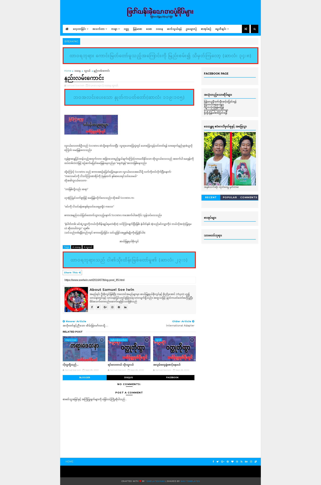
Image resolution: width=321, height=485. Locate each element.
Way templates (190, 481)
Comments (248, 197)
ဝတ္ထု (126, 28)
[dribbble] (237, 462)
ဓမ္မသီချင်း (220, 28)
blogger (84, 377)
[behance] (246, 462)
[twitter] (218, 462)
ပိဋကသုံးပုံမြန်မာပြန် (214, 107)
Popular (230, 197)
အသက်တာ (98, 28)
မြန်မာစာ (137, 28)
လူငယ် (87, 70)
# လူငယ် (88, 247)
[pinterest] (228, 462)
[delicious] (255, 462)
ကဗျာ (114, 28)
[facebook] (213, 462)
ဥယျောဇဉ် (191, 28)
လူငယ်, (115, 85)
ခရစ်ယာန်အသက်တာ (119, 340)
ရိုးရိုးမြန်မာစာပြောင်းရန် (215, 112)
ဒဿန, (108, 85)
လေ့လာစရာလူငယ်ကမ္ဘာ (216, 109)
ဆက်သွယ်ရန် (174, 28)
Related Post (73, 331)
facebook (172, 377)
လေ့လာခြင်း (79, 28)
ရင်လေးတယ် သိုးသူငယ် (121, 364)
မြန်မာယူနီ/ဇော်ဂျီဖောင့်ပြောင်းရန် (220, 101)
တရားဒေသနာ (70, 340)
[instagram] (251, 462)
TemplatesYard (155, 481)
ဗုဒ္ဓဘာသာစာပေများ (214, 104)
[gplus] (222, 462)
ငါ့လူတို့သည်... (70, 364)
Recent (211, 197)
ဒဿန (159, 28)
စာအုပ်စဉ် (206, 28)
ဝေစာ (149, 28)
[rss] (241, 462)
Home (67, 70)
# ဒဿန (76, 247)
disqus (128, 377)
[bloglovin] (232, 462)
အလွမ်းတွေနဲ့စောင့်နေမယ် (167, 364)
